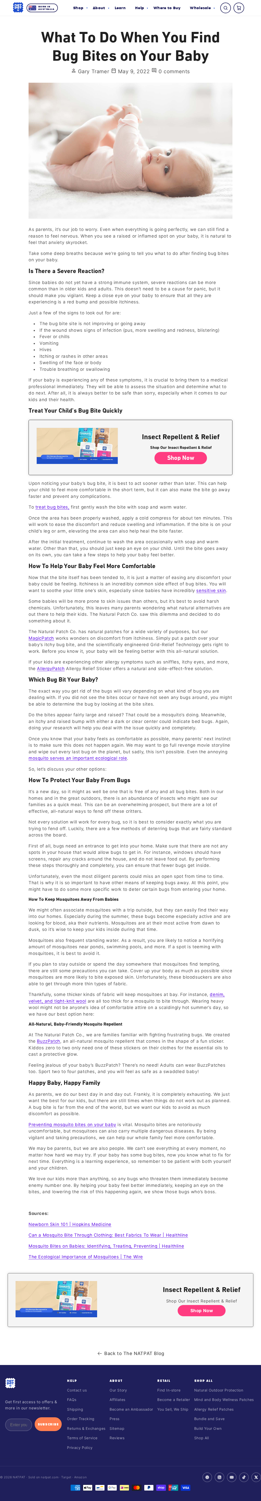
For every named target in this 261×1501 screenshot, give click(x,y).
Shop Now (180, 458)
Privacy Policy (80, 1447)
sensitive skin (211, 590)
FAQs (71, 1399)
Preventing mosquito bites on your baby (72, 1124)
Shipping (75, 1409)
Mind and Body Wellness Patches (224, 1399)
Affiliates (117, 1399)
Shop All (203, 1380)
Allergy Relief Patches (214, 1409)
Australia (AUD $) (130, 1489)
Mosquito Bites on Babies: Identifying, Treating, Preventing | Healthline (106, 1246)
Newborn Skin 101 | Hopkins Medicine (70, 1224)
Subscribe (48, 1424)
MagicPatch (41, 638)
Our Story (118, 1390)
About (116, 1380)
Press (115, 1419)
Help (72, 1380)
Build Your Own (207, 1428)
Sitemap (117, 1428)
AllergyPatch (50, 668)
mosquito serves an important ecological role (78, 758)
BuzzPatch (48, 1041)
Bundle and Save (209, 1419)
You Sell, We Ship (172, 1409)
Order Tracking (80, 1419)
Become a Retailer (173, 1399)
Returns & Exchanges (86, 1428)
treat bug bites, (52, 507)
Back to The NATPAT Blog (134, 1353)
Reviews (117, 1438)
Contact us (77, 1390)
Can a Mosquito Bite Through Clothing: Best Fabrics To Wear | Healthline (108, 1235)
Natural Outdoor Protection (218, 1390)
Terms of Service (82, 1438)
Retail (164, 1380)
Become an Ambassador (131, 1409)
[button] (80, 8)
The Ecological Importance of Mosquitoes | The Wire (86, 1256)
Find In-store (168, 1390)
